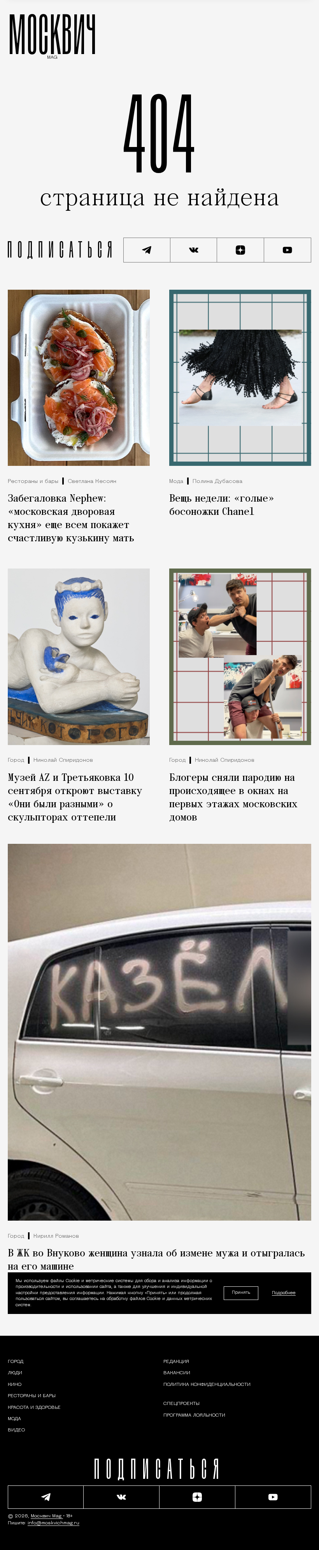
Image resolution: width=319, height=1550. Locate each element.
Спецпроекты (181, 1403)
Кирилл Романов (56, 1236)
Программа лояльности (194, 1415)
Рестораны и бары (33, 482)
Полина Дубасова (217, 482)
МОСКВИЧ (52, 34)
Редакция (176, 1361)
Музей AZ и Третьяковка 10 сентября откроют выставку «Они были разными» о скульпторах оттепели (75, 798)
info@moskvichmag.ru (53, 1523)
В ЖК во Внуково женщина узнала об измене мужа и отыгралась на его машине (156, 1260)
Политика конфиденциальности (207, 1384)
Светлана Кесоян (92, 482)
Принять (241, 1293)
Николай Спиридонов (63, 760)
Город (16, 760)
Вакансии (176, 1373)
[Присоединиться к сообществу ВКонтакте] (193, 250)
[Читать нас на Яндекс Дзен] (240, 250)
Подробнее (284, 1293)
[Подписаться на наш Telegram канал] (146, 250)
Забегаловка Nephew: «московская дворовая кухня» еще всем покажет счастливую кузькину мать (71, 518)
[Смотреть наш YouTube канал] (287, 250)
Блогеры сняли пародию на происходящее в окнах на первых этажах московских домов (233, 798)
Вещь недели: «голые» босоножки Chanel (221, 505)
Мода (176, 482)
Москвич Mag (47, 1516)
